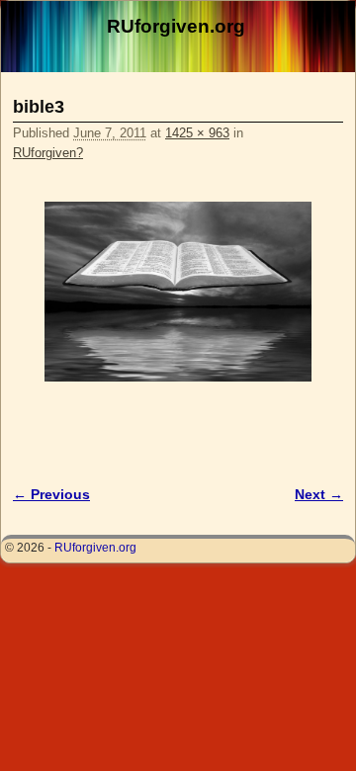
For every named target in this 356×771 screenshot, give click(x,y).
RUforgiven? (48, 152)
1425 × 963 (197, 133)
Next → (319, 494)
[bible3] (178, 292)
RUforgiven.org (176, 26)
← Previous (51, 494)
